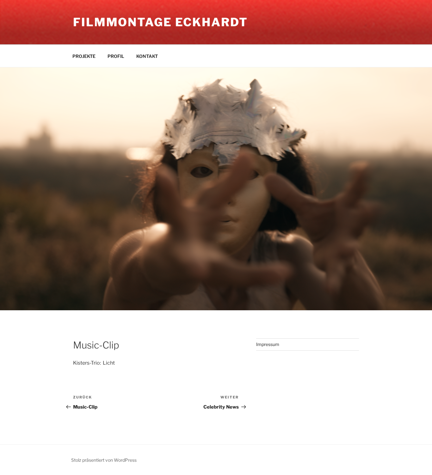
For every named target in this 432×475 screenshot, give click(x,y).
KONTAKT (147, 56)
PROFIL (116, 56)
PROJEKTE (84, 56)
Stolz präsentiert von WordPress (104, 460)
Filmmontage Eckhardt (160, 22)
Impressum (267, 344)
